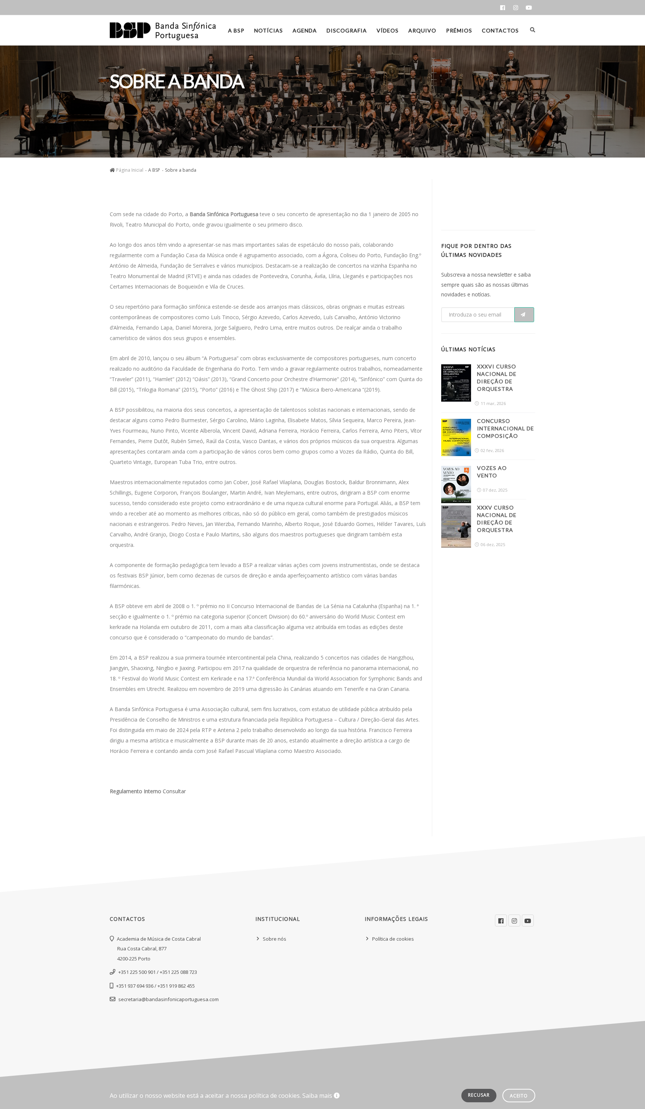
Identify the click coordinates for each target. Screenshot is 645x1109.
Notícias (268, 30)
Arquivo (422, 30)
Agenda (305, 30)
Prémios (459, 30)
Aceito (519, 1096)
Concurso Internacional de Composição (505, 428)
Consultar (174, 791)
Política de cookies (393, 938)
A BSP (236, 30)
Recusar (479, 1095)
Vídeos (388, 30)
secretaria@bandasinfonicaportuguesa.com (168, 999)
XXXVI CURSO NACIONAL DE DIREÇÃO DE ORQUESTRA (497, 377)
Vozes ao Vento (492, 472)
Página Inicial (129, 170)
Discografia (347, 30)
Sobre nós (274, 938)
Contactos (500, 30)
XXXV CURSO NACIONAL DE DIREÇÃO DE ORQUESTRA (497, 518)
